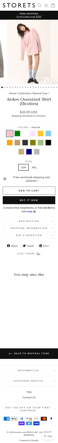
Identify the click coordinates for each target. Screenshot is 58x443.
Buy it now (29, 200)
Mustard (40, 133)
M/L (34, 167)
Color (29, 127)
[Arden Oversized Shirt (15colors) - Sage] (5, 329)
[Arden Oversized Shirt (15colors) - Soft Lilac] (16, 323)
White (25, 133)
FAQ (28, 391)
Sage (40, 142)
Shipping (16, 115)
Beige (21, 152)
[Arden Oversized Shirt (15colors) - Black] (9, 329)
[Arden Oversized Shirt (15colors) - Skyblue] (5, 326)
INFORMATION (28, 370)
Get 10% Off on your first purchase (28, 409)
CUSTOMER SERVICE (28, 381)
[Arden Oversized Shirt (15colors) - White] (12, 323)
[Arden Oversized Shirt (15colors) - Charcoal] (16, 326)
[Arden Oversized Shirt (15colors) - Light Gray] (20, 329)
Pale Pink (9, 133)
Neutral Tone (40, 93)
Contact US (29, 397)
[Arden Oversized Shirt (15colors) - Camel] (12, 326)
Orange (9, 142)
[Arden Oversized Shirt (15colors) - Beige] (12, 329)
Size (29, 161)
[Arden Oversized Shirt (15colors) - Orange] (9, 326)
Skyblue (48, 133)
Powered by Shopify (29, 440)
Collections (24, 93)
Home (12, 93)
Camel (17, 142)
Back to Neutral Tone (31, 353)
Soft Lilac (33, 133)
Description (29, 221)
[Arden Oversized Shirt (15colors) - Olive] (20, 326)
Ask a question (29, 235)
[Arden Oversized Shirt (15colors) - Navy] (16, 329)
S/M (23, 167)
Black (48, 142)
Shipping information (29, 228)
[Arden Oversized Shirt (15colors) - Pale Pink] (5, 323)
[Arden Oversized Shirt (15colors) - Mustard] (20, 323)
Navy (29, 152)
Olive (33, 142)
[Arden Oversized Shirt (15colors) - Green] (9, 323)
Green (17, 133)
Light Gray (37, 152)
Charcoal (25, 142)
